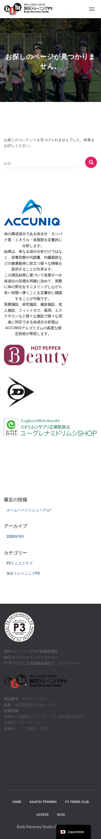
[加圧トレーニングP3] (36, 9)
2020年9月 (15, 536)
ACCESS (42, 814)
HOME (16, 802)
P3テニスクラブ (19, 563)
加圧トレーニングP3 (23, 573)
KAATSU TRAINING (43, 802)
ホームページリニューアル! (28, 510)
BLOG (61, 814)
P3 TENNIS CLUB (77, 802)
